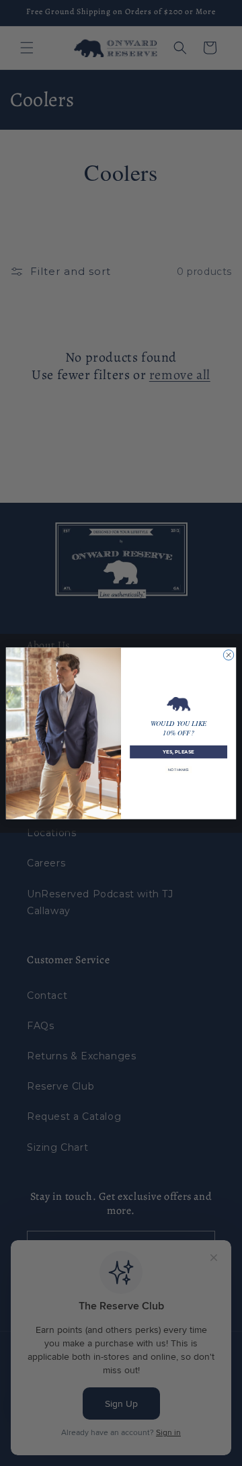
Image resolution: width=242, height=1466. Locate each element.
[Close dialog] (228, 654)
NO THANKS (178, 769)
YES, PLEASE (178, 751)
